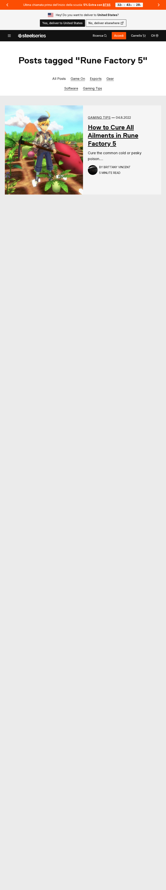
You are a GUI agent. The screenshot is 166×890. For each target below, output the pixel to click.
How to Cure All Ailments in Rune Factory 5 (113, 135)
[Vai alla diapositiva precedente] (7, 4)
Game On (78, 78)
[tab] (99, 35)
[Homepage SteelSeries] (32, 36)
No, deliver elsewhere (104, 23)
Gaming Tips (92, 88)
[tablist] (99, 35)
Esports (96, 78)
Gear (110, 78)
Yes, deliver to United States (62, 23)
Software (71, 88)
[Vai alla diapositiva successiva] (158, 4)
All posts (59, 79)
